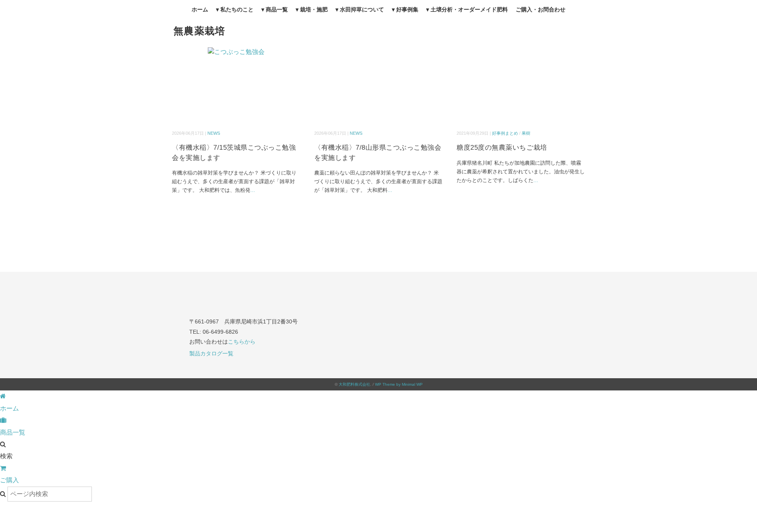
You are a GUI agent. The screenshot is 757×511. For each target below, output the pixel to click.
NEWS (213, 133)
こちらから (241, 341)
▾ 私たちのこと (235, 9)
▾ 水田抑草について (360, 9)
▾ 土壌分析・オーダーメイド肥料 (467, 9)
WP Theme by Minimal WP (399, 384)
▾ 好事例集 (405, 9)
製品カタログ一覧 (211, 353)
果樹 (526, 133)
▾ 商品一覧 (274, 9)
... (252, 190)
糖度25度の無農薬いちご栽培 (502, 147)
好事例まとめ (505, 133)
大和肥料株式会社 (354, 384)
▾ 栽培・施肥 (312, 9)
